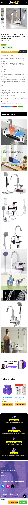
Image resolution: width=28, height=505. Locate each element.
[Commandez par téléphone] (24, 496)
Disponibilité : (5, 47)
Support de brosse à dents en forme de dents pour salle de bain (20, 397)
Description (5, 114)
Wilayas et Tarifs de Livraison (8, 470)
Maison (7, 101)
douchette (9, 103)
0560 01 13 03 (14, 494)
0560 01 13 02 (6, 494)
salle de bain (18, 103)
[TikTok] (12, 486)
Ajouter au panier (14, 502)
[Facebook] (3, 486)
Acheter (23, 502)
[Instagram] (8, 486)
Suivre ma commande (6, 473)
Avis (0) (13, 114)
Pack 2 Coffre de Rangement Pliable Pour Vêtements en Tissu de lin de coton (7, 397)
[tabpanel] (7, 395)
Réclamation (4, 475)
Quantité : (3, 499)
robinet (13, 103)
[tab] (5, 114)
